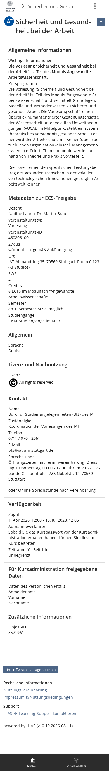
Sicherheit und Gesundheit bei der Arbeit (54, 6)
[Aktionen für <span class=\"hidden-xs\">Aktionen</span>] (101, 22)
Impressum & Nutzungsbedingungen (38, 697)
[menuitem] (33, 762)
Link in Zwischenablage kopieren (30, 669)
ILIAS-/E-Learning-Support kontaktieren (39, 713)
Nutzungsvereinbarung (25, 690)
